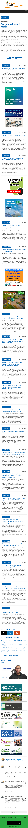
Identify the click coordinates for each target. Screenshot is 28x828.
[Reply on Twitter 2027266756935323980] (5, 777)
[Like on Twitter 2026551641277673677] (11, 807)
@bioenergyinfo (18, 766)
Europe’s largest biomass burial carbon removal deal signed (13, 136)
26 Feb (24, 781)
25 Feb (24, 796)
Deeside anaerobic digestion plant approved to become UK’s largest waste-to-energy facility (12, 475)
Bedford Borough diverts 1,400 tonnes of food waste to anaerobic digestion (13, 453)
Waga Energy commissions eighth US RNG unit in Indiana (13, 69)
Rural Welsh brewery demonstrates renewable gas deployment (13, 611)
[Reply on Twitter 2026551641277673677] (5, 807)
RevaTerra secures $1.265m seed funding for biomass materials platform (13, 587)
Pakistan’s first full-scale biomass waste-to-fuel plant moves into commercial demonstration (12, 364)
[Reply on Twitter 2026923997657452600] (5, 792)
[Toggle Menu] (26, 11)
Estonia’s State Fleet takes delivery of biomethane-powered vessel (13, 432)
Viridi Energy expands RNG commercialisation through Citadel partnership (12, 521)
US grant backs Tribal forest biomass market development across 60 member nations (13, 387)
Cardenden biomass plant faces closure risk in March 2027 (14, 250)
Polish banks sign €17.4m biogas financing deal (13, 648)
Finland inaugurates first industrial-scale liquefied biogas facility (12, 158)
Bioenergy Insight (9, 766)
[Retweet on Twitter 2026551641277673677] (8, 807)
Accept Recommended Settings (14, 823)
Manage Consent (11, 826)
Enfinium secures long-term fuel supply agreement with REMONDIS (13, 499)
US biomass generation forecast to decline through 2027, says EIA (12, 566)
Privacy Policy (17, 826)
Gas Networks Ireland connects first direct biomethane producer (13, 544)
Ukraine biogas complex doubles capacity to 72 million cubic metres (12, 317)
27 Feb (24, 766)
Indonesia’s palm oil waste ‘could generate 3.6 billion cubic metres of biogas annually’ (12, 341)
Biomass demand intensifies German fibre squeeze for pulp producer (13, 410)
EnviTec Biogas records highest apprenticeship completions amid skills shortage (13, 226)
